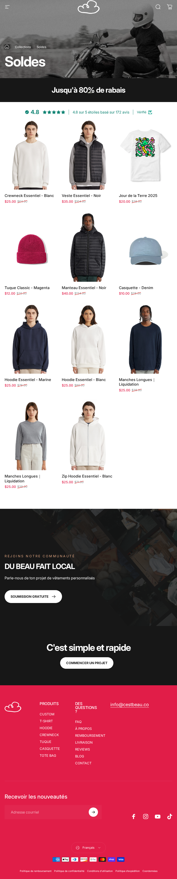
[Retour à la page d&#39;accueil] (7, 47)
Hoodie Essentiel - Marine (28, 379)
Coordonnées (149, 871)
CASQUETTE (50, 749)
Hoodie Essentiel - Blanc (84, 379)
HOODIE (46, 728)
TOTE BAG (48, 755)
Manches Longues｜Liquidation (137, 382)
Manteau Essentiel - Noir (84, 287)
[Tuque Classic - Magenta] (31, 246)
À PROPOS (83, 729)
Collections (23, 47)
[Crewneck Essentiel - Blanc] (31, 154)
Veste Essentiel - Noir (81, 195)
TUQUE (45, 742)
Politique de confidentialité (69, 871)
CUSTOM (47, 714)
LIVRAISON (84, 742)
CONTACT (83, 763)
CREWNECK (49, 735)
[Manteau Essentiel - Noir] (88, 246)
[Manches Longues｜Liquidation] (145, 337)
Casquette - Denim (136, 287)
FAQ (78, 722)
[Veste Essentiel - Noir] (88, 154)
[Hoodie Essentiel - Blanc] (88, 337)
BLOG (79, 756)
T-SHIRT (46, 721)
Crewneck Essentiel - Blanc (29, 195)
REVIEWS (82, 749)
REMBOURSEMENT (90, 735)
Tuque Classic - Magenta (27, 287)
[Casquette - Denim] (145, 246)
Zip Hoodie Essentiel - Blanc (87, 476)
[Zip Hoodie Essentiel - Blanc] (88, 434)
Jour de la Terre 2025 (138, 195)
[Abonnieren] (93, 812)
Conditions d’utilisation (100, 871)
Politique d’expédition (127, 871)
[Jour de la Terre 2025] (145, 154)
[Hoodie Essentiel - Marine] (31, 337)
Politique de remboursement (35, 871)
